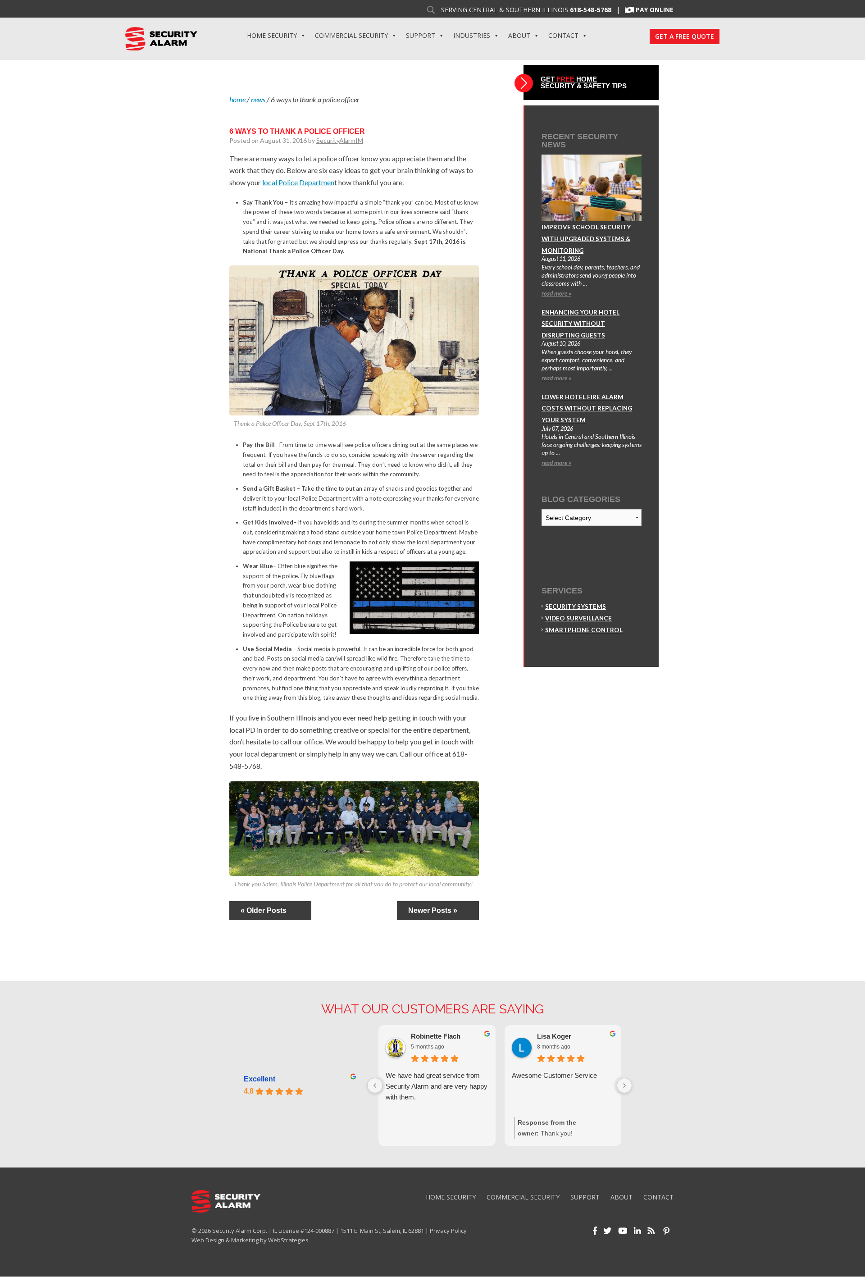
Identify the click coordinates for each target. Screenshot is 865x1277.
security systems (575, 606)
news (258, 99)
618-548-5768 (590, 10)
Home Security (272, 35)
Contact (563, 35)
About (519, 35)
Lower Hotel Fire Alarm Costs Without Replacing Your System (587, 408)
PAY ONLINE (655, 10)
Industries (471, 35)
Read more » (556, 293)
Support (420, 35)
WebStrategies (288, 1240)
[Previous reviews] (374, 1085)
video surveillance (578, 618)
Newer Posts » (432, 910)
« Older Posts (264, 910)
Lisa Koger (554, 1036)
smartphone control (584, 630)
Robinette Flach (435, 1036)
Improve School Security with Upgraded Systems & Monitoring (586, 238)
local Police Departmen (298, 182)
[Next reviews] (624, 1085)
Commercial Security (351, 35)
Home (237, 99)
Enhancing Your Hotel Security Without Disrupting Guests (580, 324)
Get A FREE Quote (684, 36)
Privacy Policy (448, 1231)
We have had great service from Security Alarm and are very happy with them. (436, 1086)
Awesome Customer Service (554, 1075)
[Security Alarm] (161, 38)
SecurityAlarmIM (339, 140)
